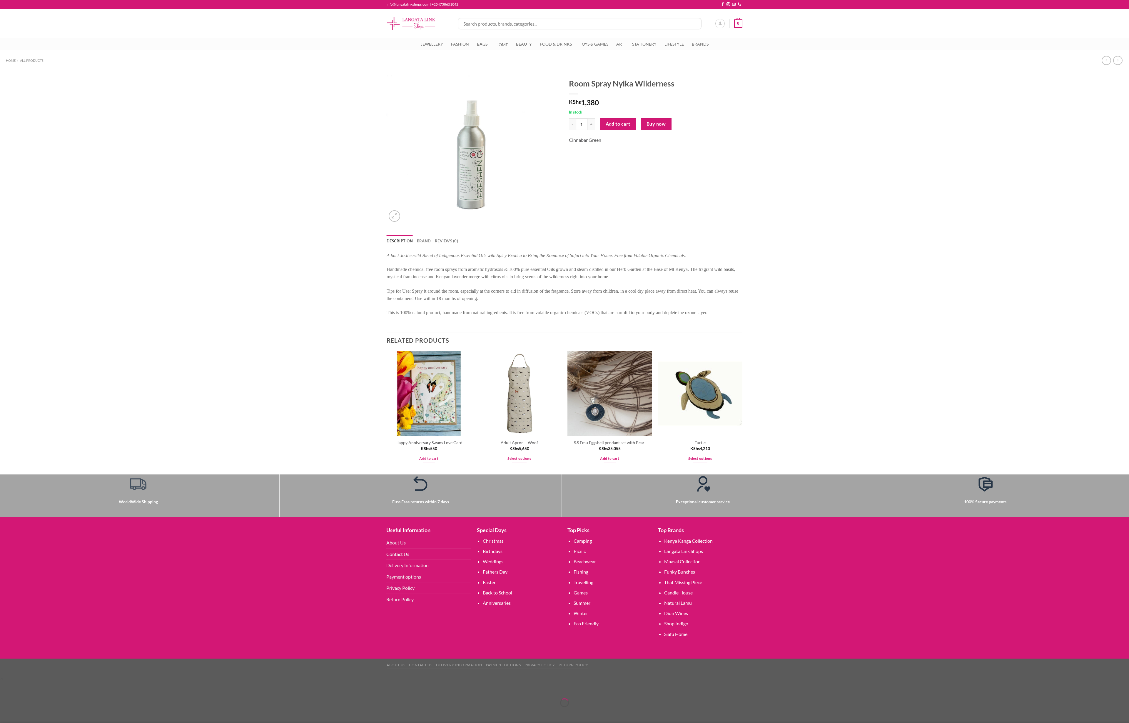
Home (11, 60)
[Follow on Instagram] (728, 4)
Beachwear (585, 561)
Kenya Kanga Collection (688, 541)
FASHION (460, 43)
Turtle (700, 442)
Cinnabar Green (585, 140)
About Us (396, 542)
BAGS (482, 43)
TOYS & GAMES (594, 43)
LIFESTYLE (674, 43)
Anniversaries (497, 603)
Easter (489, 582)
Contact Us (397, 554)
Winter (581, 613)
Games (581, 592)
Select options (519, 458)
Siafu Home (675, 634)
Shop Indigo (676, 623)
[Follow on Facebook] (722, 4)
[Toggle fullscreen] (23, 688)
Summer (582, 603)
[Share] (39, 688)
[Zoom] (394, 216)
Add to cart (618, 123)
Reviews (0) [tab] (446, 241)
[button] (1, 678)
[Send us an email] (734, 4)
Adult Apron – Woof (519, 442)
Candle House (678, 592)
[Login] (720, 23)
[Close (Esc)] (56, 688)
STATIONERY (644, 43)
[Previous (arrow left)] (5, 713)
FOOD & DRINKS (556, 43)
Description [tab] (400, 241)
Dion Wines (676, 613)
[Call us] (739, 4)
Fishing (581, 571)
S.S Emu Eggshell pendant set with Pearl (610, 442)
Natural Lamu (678, 603)
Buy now (656, 123)
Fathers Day (495, 571)
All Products (32, 60)
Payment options (403, 576)
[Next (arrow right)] (23, 713)
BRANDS (700, 43)
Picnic (580, 551)
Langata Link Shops (683, 551)
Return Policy (400, 599)
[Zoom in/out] (5, 688)
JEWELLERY (432, 43)
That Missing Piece (683, 582)
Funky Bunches (679, 571)
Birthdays (492, 551)
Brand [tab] (424, 241)
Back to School (497, 592)
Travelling (583, 582)
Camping (583, 541)
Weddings (493, 561)
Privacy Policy (400, 588)
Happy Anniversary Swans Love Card (428, 442)
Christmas (493, 541)
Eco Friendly (586, 623)
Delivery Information (407, 565)
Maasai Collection (682, 561)
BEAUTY (524, 43)
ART (620, 43)
